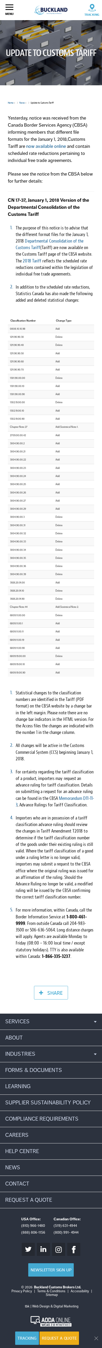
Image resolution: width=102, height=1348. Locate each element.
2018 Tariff (32, 261)
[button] (51, 1022)
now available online (45, 146)
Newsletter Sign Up (51, 1270)
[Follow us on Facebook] (73, 1249)
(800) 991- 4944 (66, 1232)
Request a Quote (59, 1338)
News (21, 102)
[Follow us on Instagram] (58, 1249)
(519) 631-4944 (65, 1225)
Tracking (27, 1338)
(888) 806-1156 (33, 1232)
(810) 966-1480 (33, 1225)
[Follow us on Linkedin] (43, 1249)
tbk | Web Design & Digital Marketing (51, 1306)
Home (10, 102)
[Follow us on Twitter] (28, 1249)
